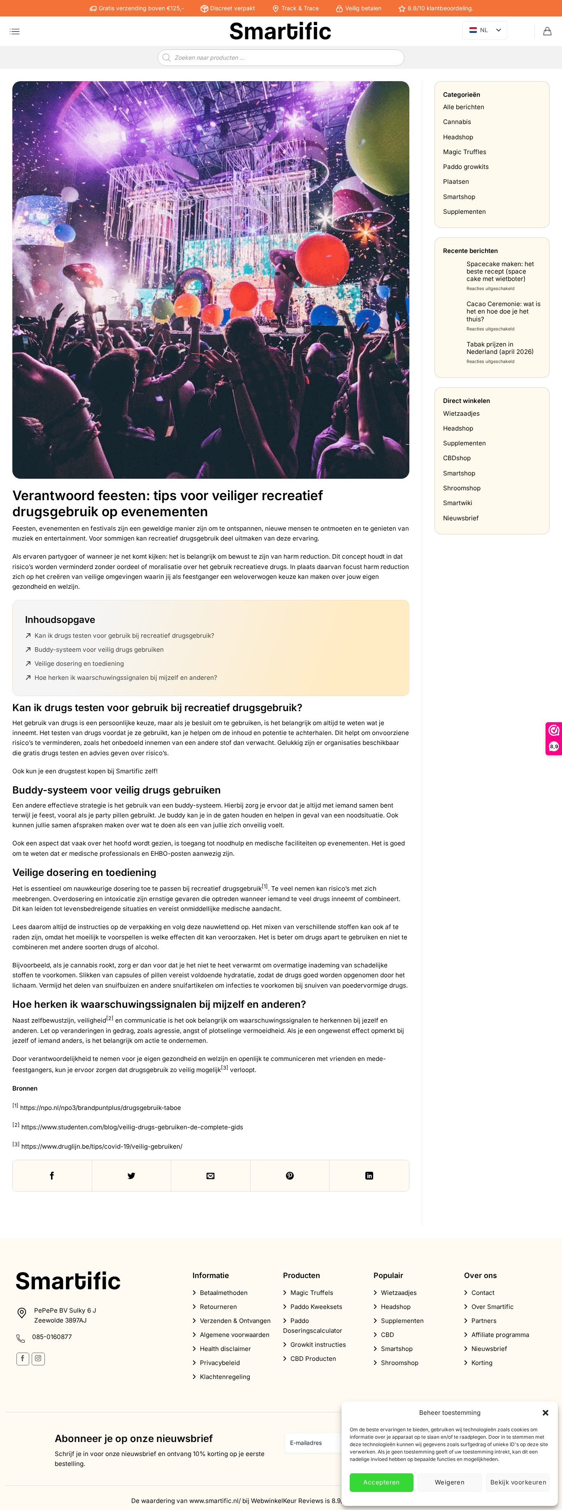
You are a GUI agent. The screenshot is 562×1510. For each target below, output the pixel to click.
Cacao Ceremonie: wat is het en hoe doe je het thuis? (504, 312)
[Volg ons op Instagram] (38, 1359)
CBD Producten (313, 1359)
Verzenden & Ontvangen (235, 1321)
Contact (483, 1293)
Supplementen (464, 212)
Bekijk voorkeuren (518, 1482)
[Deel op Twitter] (132, 1175)
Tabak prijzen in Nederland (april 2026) (500, 348)
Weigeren (450, 1482)
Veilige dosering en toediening (79, 663)
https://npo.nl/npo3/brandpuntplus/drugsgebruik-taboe (100, 1108)
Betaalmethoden (224, 1293)
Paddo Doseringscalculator (312, 1325)
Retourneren (218, 1307)
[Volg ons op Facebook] (22, 1359)
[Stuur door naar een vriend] (211, 1175)
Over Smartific (492, 1307)
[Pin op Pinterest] (290, 1175)
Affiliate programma (500, 1335)
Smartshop (459, 197)
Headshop (458, 137)
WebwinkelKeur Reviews (287, 1501)
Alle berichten (463, 107)
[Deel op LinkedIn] (369, 1175)
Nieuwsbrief (461, 518)
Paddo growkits (466, 167)
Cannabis (457, 122)
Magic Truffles (464, 152)
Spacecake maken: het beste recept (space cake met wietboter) (500, 271)
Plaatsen (456, 182)
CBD (387, 1335)
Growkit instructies (318, 1344)
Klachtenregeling (225, 1377)
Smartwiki (457, 503)
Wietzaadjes (461, 413)
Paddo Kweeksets (316, 1307)
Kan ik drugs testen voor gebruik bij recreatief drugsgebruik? (124, 635)
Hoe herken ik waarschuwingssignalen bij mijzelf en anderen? (126, 677)
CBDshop (457, 458)
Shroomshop (462, 488)
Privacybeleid (220, 1363)
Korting (481, 1363)
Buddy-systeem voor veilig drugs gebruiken (99, 649)
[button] (545, 1413)
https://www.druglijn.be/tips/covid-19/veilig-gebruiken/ (101, 1146)
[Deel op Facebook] (52, 1175)
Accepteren (381, 1482)
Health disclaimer (225, 1349)
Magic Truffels (311, 1293)
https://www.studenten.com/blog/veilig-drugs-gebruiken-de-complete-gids (132, 1127)
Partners (484, 1321)
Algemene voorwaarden (234, 1335)
